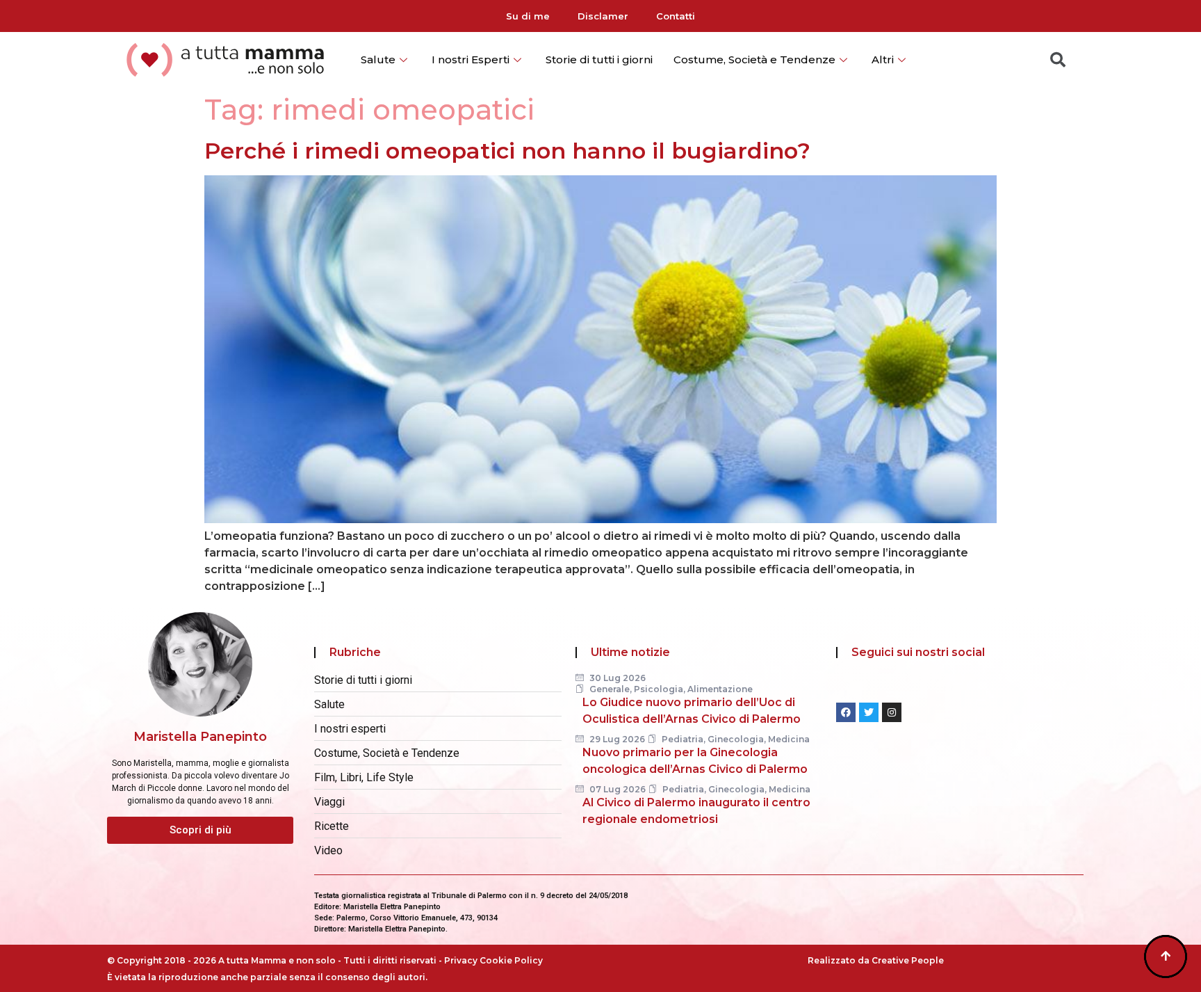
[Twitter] (869, 712)
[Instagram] (891, 712)
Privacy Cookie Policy (493, 960)
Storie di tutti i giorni (599, 59)
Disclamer (603, 16)
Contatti (675, 16)
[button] (200, 830)
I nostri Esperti (470, 59)
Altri (883, 59)
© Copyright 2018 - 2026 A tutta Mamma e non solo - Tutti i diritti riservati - (275, 960)
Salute (378, 59)
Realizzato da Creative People (876, 960)
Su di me (528, 16)
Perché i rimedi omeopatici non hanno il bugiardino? (507, 150)
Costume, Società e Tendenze (754, 59)
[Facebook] (846, 712)
